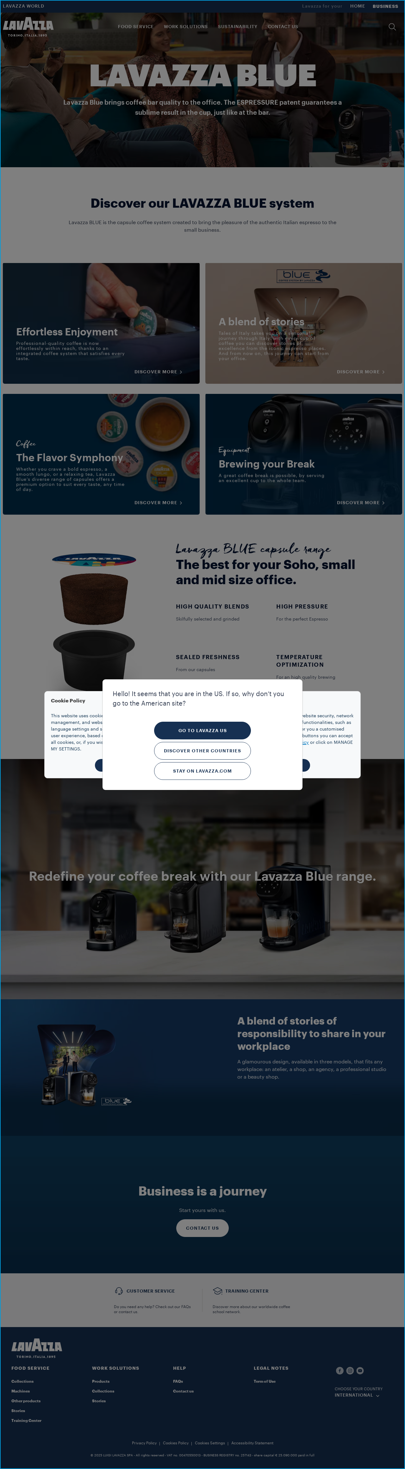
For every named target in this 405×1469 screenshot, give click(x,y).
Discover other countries (202, 751)
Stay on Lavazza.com (202, 771)
